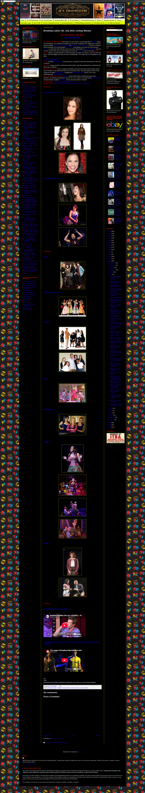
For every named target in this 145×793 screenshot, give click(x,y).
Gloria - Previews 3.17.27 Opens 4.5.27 (31, 156)
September (113, 269)
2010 (109, 425)
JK (25, 758)
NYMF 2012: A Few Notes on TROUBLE (115, 338)
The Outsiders (28, 105)
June (111, 408)
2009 (109, 427)
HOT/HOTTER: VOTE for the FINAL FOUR (115, 352)
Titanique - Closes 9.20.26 (31, 261)
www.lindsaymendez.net (68, 81)
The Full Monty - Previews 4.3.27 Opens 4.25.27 (31, 234)
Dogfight (59, 687)
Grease (78, 687)
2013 (109, 258)
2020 (109, 245)
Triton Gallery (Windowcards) (28, 308)
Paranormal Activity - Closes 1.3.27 (29, 208)
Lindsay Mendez (84, 687)
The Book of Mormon (29, 228)
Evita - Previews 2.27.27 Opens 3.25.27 (30, 149)
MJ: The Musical (28, 183)
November (113, 265)
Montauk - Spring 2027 (30, 185)
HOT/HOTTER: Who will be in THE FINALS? (115, 323)
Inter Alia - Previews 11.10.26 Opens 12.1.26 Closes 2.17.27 (30, 172)
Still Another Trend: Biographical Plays (114, 282)
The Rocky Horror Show (30, 107)
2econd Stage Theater (30, 281)
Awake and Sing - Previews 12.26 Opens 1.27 (31, 138)
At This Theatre (74, 20)
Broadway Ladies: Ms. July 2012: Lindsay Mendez (115, 342)
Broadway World (28, 298)
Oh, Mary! (26, 93)
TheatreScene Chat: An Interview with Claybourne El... (115, 386)
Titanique (26, 108)
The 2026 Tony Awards (113, 23)
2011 (109, 422)
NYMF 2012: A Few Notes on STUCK (114, 332)
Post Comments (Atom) (57, 738)
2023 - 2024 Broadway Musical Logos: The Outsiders (118, 212)
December (113, 263)
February (112, 417)
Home (23, 20)
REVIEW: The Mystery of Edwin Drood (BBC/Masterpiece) (115, 378)
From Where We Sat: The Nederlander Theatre (118, 221)
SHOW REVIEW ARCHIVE (31, 114)
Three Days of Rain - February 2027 (29, 258)
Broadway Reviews (67, 23)
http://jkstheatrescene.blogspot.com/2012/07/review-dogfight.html (72, 83)
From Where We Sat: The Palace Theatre (118, 157)
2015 (109, 254)
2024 (109, 235)
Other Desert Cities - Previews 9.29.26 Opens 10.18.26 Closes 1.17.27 (30, 201)
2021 (109, 242)
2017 (109, 251)
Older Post (98, 735)
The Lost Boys (28, 101)
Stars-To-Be (37, 23)
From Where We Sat (99, 23)
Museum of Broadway (30, 294)
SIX (25, 99)
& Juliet (26, 85)
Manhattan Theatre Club (30, 285)
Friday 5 (99, 20)
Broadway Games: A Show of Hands (117, 184)
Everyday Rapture (66, 687)
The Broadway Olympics (115, 297)
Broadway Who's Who (61, 20)
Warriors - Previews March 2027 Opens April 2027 (31, 270)
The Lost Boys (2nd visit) (30, 103)
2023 (109, 238)
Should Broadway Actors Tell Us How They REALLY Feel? (115, 301)
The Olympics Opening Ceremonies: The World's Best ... (115, 290)
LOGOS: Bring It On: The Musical (114, 316)
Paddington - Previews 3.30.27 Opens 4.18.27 (30, 205)
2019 (109, 247)
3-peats (119, 20)
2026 (109, 231)
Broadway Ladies (52, 687)
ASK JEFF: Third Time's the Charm (115, 319)
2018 (109, 249)
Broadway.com (28, 296)
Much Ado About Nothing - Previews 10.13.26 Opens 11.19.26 (31, 192)
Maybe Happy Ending (29, 91)
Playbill (26, 300)
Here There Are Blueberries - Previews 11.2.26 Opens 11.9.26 (30, 168)
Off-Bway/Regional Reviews (83, 23)
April (111, 413)
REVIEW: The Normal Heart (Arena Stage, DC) (115, 360)
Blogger (80, 751)
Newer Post (47, 735)
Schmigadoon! (28, 97)
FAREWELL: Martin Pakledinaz (114, 369)
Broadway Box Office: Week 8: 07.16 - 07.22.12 (115, 306)
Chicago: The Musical (30, 143)
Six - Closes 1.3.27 (29, 222)
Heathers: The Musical (30, 89)
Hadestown (27, 159)
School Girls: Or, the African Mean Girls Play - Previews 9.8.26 (30, 219)
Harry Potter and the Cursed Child (29, 163)
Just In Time (27, 176)
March (111, 415)
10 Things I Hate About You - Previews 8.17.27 (30, 123)
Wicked (26, 273)
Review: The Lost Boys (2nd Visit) (118, 139)
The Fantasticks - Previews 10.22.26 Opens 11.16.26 (31, 230)
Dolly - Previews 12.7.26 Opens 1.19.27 (30, 146)
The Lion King (27, 243)
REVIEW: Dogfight (114, 335)
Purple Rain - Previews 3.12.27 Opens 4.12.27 (30, 211)
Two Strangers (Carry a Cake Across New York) (30, 111)
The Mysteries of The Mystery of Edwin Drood (115, 397)
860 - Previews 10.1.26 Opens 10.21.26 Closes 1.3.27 (30, 128)
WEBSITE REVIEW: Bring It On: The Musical (114, 347)
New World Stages (29, 292)
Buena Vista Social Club (30, 87)
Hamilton (26, 161)
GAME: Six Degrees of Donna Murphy (115, 286)
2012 (109, 261)
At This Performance (33, 20)
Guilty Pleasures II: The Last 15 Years (118, 193)
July (111, 274)
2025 (109, 233)
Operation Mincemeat (30, 95)
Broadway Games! (109, 20)
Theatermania (28, 302)
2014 (109, 256)
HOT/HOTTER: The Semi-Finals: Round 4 (115, 382)
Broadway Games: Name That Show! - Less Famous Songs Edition (115, 203)
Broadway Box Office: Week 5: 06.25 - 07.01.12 (115, 391)
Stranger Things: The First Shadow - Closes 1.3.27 (31, 225)
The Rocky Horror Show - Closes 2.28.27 (31, 250)
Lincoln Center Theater (30, 283)
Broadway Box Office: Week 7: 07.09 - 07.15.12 (115, 328)
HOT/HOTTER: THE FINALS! (114, 294)
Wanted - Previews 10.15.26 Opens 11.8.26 (30, 267)
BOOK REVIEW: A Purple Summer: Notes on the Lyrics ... (115, 311)
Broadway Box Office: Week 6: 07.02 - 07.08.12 (115, 365)
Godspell (73, 687)
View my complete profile (29, 764)
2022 (109, 240)
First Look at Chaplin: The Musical (115, 401)
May (111, 410)
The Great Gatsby (29, 237)
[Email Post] (60, 686)
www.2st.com (57, 81)
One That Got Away (46, 20)
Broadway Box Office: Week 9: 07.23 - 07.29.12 (115, 278)
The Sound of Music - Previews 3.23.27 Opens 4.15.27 (30, 254)
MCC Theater (27, 290)
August (112, 272)
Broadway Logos (26, 23)
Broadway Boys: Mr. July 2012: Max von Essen (115, 404)
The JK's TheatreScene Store (51, 23)
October (112, 267)
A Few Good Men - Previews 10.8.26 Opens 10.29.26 (30, 132)
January (112, 419)
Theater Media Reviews (87, 20)
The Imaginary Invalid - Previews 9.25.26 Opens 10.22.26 (30, 240)
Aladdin (26, 136)
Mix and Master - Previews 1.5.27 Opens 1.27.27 (31, 180)
